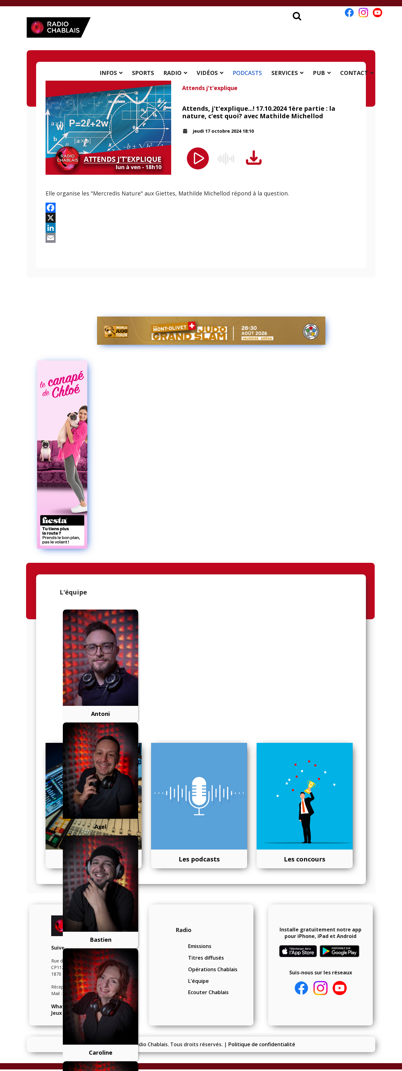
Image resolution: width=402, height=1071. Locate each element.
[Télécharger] (254, 158)
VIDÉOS (207, 73)
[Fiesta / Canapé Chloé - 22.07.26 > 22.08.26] (211, 454)
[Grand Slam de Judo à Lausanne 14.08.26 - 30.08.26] (211, 331)
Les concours (304, 859)
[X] (201, 218)
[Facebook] (201, 208)
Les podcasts (199, 859)
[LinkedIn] (201, 228)
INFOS (108, 73)
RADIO (172, 73)
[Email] (201, 238)
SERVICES (284, 73)
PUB (319, 73)
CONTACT (354, 73)
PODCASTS (247, 73)
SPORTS (143, 73)
